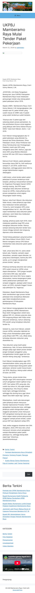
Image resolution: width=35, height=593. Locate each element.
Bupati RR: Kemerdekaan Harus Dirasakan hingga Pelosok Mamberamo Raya (17, 516)
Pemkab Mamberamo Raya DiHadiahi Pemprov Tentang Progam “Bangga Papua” (17, 455)
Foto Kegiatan (8, 537)
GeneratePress (17, 590)
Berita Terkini (10, 449)
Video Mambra (8, 546)
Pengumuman (8, 540)
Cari (28, 474)
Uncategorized (8, 543)
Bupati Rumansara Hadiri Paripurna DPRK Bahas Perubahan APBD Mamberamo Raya (15, 498)
